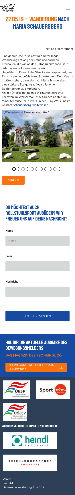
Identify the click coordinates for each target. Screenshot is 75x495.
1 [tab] (15, 170)
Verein (7, 479)
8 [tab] (47, 170)
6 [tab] (38, 170)
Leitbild (8, 483)
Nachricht (11, 282)
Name (9, 231)
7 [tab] (42, 170)
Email (9, 256)
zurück (13, 180)
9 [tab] (51, 170)
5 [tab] (33, 170)
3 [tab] (24, 170)
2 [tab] (19, 170)
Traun (37, 60)
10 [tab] (57, 170)
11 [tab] (61, 170)
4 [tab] (28, 170)
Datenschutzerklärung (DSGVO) (24, 487)
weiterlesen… (41, 105)
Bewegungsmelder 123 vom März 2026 (32, 367)
